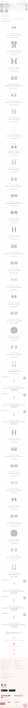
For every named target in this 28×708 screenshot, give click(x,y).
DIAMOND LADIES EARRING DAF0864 (14, 186)
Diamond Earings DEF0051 (14, 169)
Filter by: (18, 18)
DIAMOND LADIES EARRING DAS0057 (14, 102)
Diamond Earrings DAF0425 (14, 220)
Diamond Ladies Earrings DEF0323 (14, 287)
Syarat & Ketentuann (5, 669)
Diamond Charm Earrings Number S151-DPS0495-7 (14, 388)
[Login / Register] (24, 2)
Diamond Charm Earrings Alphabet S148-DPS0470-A (14, 421)
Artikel (16, 662)
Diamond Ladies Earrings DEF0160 (14, 354)
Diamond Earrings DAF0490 (14, 236)
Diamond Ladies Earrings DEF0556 (14, 52)
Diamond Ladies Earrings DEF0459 (14, 35)
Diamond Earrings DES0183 (14, 270)
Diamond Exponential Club (6, 660)
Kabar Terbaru (17, 663)
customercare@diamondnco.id (14, 646)
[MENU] (26, 2)
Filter (2, 703)
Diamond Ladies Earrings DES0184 (14, 321)
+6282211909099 (4, 678)
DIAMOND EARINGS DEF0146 (14, 371)
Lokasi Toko (17, 667)
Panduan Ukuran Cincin (5, 662)
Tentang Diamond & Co (19, 660)
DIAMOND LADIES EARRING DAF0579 (14, 85)
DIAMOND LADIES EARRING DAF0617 (14, 203)
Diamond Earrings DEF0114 (14, 337)
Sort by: (5, 18)
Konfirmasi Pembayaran (19, 668)
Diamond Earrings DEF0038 (14, 119)
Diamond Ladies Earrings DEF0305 (14, 136)
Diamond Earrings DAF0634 (14, 152)
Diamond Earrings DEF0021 (14, 68)
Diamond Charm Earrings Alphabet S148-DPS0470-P (14, 405)
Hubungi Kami (17, 665)
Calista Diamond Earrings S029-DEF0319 (14, 253)
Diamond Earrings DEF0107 (14, 304)
